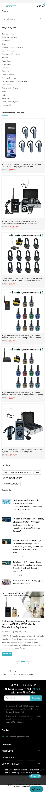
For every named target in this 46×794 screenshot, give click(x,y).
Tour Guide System (9, 34)
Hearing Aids (6, 105)
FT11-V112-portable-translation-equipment (18, 674)
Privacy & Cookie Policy (15, 712)
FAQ (3, 95)
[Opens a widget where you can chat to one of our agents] (36, 789)
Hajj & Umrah (7, 64)
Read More (7, 654)
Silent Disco (6, 41)
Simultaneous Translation (11, 54)
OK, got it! (35, 776)
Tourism (5, 58)
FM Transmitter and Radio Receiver (14, 81)
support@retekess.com (16, 722)
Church (4, 44)
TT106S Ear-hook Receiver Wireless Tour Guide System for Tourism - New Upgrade (22, 451)
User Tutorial (7, 85)
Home (4, 671)
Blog (12, 671)
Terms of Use (28, 709)
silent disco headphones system (17, 472)
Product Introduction (9, 78)
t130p (37, 472)
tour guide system (11, 484)
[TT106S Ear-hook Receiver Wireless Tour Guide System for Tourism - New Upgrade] (23, 425)
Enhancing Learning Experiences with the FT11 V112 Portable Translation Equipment (21, 624)
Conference (6, 68)
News (4, 92)
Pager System (7, 61)
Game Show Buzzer (9, 51)
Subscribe (36, 698)
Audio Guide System (9, 37)
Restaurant (6, 98)
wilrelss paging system (13, 478)
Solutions (5, 71)
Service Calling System (10, 88)
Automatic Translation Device (12, 47)
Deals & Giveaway (8, 75)
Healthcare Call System (10, 102)
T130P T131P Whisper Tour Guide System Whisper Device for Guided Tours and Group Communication (20, 222)
